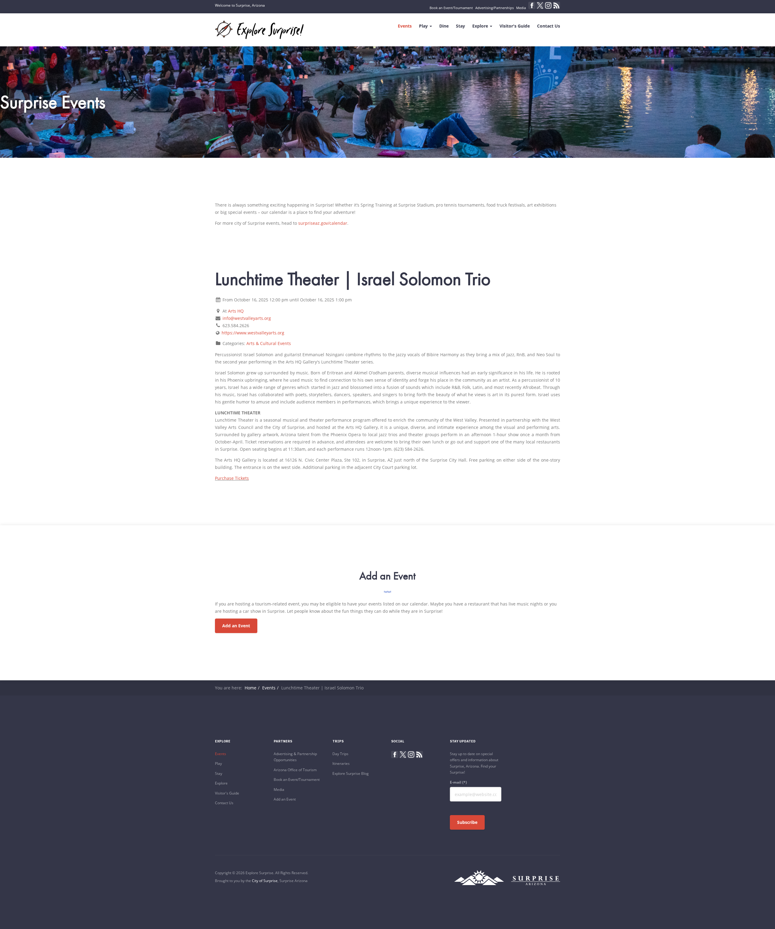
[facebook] (532, 5)
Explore (480, 26)
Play (424, 26)
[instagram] (548, 5)
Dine (444, 26)
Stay (460, 26)
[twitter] (540, 5)
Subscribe (467, 822)
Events (405, 26)
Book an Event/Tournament (451, 7)
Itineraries (341, 763)
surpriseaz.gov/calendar (322, 223)
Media (521, 7)
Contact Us (548, 26)
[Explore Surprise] (259, 30)
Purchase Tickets (232, 478)
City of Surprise (265, 880)
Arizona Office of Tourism (295, 769)
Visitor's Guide (515, 26)
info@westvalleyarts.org (247, 318)
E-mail (458, 782)
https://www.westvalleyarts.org (253, 333)
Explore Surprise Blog (350, 773)
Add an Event (236, 626)
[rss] (556, 5)
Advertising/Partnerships (494, 7)
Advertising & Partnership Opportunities (295, 757)
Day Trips (340, 753)
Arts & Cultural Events (268, 343)
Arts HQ (236, 311)
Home (250, 688)
